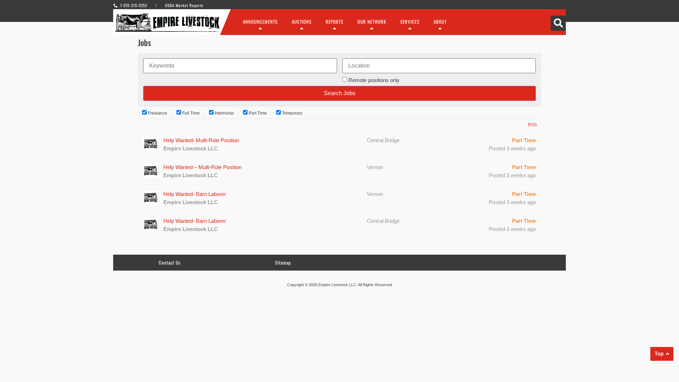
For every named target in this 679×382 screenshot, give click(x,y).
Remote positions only (374, 80)
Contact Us (170, 262)
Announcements (260, 21)
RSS (532, 124)
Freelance (157, 113)
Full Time (190, 113)
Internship (224, 113)
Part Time (257, 113)
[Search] (558, 23)
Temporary (291, 113)
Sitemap (283, 262)
